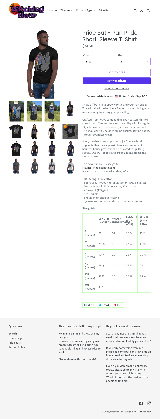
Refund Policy (17, 347)
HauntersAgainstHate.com (98, 168)
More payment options (117, 88)
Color (86, 55)
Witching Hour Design (121, 411)
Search (13, 333)
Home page (15, 338)
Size (120, 55)
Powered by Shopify (141, 411)
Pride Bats (15, 343)
